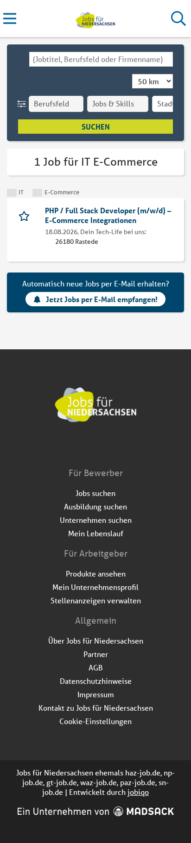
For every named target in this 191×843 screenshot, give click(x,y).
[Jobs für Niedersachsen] (95, 19)
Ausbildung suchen (95, 506)
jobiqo (138, 792)
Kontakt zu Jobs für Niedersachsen (95, 708)
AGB (96, 667)
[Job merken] (26, 215)
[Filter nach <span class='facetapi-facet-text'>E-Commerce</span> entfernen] (37, 193)
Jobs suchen (95, 493)
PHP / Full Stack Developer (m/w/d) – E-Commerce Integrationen (108, 215)
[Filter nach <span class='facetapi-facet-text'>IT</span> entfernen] (12, 193)
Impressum (95, 694)
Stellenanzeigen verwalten (96, 600)
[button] (23, 104)
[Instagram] (104, 447)
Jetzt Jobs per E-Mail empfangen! (102, 299)
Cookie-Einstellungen (95, 721)
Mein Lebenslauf (95, 533)
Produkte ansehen (96, 573)
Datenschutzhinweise (96, 681)
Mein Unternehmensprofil (95, 587)
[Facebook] (88, 447)
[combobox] (101, 59)
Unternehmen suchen (96, 520)
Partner (95, 654)
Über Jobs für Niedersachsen (95, 640)
